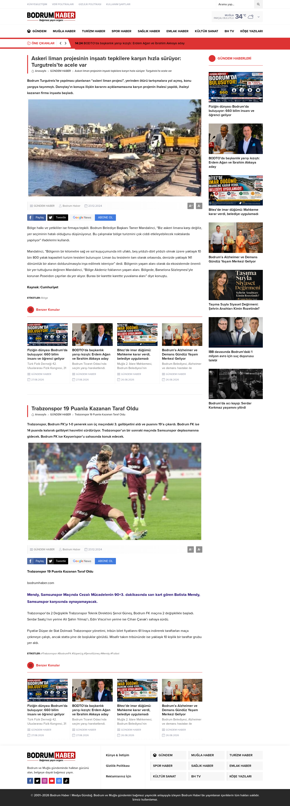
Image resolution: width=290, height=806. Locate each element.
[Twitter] (37, 781)
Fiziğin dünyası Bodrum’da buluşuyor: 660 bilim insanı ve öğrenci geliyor (47, 354)
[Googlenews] (59, 781)
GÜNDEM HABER (60, 71)
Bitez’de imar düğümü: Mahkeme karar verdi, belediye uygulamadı (126, 43)
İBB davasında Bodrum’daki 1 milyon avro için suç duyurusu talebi (231, 356)
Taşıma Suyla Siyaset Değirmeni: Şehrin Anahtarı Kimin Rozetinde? (234, 306)
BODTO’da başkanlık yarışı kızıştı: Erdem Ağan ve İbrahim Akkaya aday (91, 354)
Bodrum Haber (71, 206)
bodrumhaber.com (40, 583)
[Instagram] (45, 781)
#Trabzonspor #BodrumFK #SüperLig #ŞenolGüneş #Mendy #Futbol (80, 653)
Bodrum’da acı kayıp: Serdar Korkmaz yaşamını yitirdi (230, 405)
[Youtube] (52, 781)
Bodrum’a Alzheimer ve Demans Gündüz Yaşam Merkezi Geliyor (180, 354)
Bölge (44, 297)
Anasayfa (40, 71)
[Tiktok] (66, 781)
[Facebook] (30, 781)
